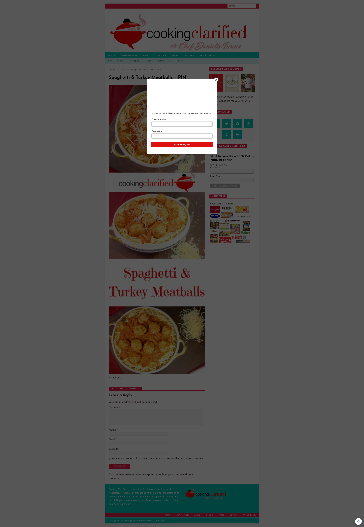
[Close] (216, 80)
